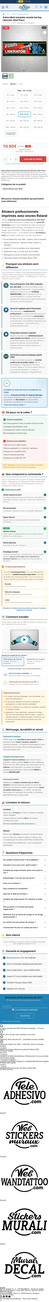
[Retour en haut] (1, 1301)
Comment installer (6, 1051)
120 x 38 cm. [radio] (38, 127)
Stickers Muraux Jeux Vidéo (13, 189)
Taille (24, 90)
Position (5, 84)
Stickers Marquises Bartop (20, 14)
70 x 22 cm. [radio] (10, 121)
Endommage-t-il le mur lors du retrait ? (19, 878)
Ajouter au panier (33, 159)
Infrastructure (30, 1056)
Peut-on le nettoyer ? (12, 883)
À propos (4, 1054)
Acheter (3, 1048)
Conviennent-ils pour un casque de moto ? (20, 927)
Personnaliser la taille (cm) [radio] (11, 133)
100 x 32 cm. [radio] (11, 127)
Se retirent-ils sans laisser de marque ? (19, 922)
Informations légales (8, 1060)
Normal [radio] (12, 84)
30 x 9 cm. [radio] (38, 101)
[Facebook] (4, 1297)
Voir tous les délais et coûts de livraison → (19, 824)
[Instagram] (1, 1297)
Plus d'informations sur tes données (11, 1021)
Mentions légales (42, 1061)
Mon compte (27, 1068)
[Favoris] (36, 7)
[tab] (5, 76)
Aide (34, 1068)
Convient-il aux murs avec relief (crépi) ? (20, 865)
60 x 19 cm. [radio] (38, 114)
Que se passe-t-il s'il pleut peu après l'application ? (18, 908)
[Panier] (46, 7)
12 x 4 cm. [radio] (24, 95)
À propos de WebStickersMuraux (12, 1056)
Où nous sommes (42, 1056)
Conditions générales (8, 1061)
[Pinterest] (6, 1297)
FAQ (37, 1049)
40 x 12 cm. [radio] (24, 108)
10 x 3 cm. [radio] (11, 95)
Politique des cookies (8, 1063)
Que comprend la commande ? (15, 888)
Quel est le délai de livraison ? (15, 894)
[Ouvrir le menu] (4, 7)
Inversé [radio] (20, 84)
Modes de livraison (7, 1049)
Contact (4, 1066)
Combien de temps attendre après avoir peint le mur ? (23, 871)
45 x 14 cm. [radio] (38, 108)
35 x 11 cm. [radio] (10, 108)
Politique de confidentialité (29, 1010)
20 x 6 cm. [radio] (11, 101)
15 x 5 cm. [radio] (38, 95)
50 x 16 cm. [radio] (10, 114)
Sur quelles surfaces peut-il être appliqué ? (21, 860)
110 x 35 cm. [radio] (24, 127)
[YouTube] (9, 1297)
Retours (32, 1049)
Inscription (25, 1016)
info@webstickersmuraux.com (11, 1068)
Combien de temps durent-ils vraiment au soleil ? (22, 900)
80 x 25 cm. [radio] (24, 121)
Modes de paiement (21, 1049)
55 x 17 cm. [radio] (24, 114)
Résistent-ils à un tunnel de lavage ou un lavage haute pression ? (23, 915)
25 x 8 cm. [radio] (24, 101)
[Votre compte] (41, 7)
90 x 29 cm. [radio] (38, 121)
